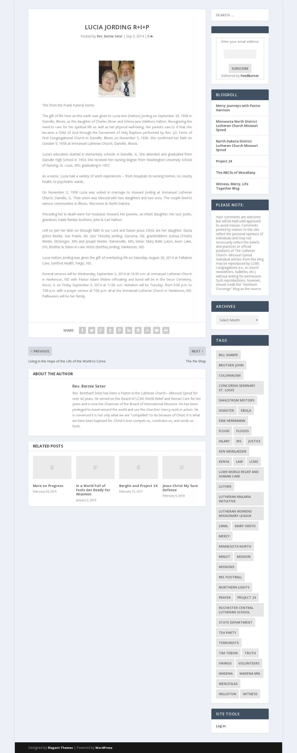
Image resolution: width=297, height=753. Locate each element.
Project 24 (224, 161)
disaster (226, 410)
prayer (225, 597)
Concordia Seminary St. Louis (237, 387)
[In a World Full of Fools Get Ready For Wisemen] (95, 467)
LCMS (253, 461)
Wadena (226, 673)
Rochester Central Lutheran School (236, 609)
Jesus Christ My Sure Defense (180, 487)
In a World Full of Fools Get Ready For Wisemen (93, 489)
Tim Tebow (228, 653)
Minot (224, 556)
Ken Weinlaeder (232, 451)
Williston (227, 694)
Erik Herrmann (232, 420)
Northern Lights (234, 587)
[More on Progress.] (52, 467)
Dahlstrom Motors (236, 400)
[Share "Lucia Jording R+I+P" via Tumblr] (110, 330)
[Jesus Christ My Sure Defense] (182, 467)
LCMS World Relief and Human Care (239, 474)
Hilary (224, 441)
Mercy (224, 536)
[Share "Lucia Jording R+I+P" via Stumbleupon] (147, 330)
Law (239, 461)
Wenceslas (228, 683)
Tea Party (227, 632)
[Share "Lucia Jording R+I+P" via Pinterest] (119, 330)
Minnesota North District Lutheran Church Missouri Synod (237, 125)
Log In (221, 726)
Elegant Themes (60, 748)
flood (224, 431)
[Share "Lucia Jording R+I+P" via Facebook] (82, 330)
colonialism (230, 375)
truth (250, 653)
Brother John (231, 365)
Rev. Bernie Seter (110, 36)
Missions (226, 567)
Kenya (224, 461)
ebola (246, 410)
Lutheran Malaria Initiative (235, 498)
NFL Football (230, 577)
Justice (254, 441)
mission (244, 556)
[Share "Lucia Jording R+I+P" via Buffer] (138, 330)
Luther (225, 486)
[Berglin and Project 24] (138, 467)
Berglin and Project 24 (138, 485)
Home (260, 15)
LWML (223, 526)
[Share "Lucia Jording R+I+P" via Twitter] (91, 330)
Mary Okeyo (245, 526)
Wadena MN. (250, 673)
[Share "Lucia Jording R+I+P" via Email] (156, 330)
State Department (235, 622)
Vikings (225, 663)
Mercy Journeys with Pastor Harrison (238, 107)
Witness (250, 694)
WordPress (103, 748)
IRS (238, 441)
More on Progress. (48, 485)
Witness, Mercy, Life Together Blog (232, 186)
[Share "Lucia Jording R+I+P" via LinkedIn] (128, 330)
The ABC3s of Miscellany (235, 172)
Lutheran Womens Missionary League (235, 513)
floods (242, 431)
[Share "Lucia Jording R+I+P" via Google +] (101, 330)
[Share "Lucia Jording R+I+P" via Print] (166, 330)
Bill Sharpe (228, 355)
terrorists (229, 643)
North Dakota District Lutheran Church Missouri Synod (237, 145)
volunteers (248, 663)
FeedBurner (250, 75)
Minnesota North (235, 546)
